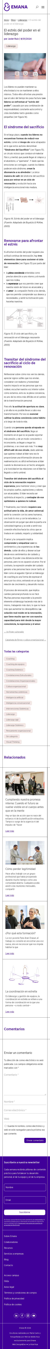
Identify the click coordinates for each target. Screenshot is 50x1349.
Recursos (8, 1248)
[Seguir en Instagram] (28, 1315)
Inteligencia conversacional (18, 703)
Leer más (9, 831)
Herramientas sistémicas (16, 692)
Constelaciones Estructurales (18, 675)
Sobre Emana (10, 1236)
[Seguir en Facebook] (22, 1315)
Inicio (6, 20)
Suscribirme (24, 1212)
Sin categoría (12, 736)
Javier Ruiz (13, 39)
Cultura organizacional (16, 686)
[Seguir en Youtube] (33, 1315)
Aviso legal (9, 1287)
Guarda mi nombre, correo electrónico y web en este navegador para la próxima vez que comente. (24, 1130)
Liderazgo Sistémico (14, 725)
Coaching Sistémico (14, 670)
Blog (13, 20)
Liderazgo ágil (12, 720)
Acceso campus (11, 1275)
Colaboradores (11, 1242)
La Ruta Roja (33, 1344)
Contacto (8, 1265)
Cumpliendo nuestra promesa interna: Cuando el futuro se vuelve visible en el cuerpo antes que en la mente (24, 805)
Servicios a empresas (14, 1253)
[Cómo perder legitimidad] (24, 863)
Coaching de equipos (15, 664)
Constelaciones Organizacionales (20, 681)
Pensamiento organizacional (18, 731)
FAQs (6, 1281)
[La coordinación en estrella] (25, 986)
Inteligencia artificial (14, 697)
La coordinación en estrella (21, 991)
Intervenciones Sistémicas (17, 709)
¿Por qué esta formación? (20, 933)
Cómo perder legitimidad (20, 869)
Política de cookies (13, 1304)
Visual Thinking (12, 742)
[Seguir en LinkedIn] (16, 1315)
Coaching (10, 659)
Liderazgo (22, 20)
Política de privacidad (14, 1298)
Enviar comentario (35, 1140)
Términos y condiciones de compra (20, 1292)
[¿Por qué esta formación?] (24, 928)
